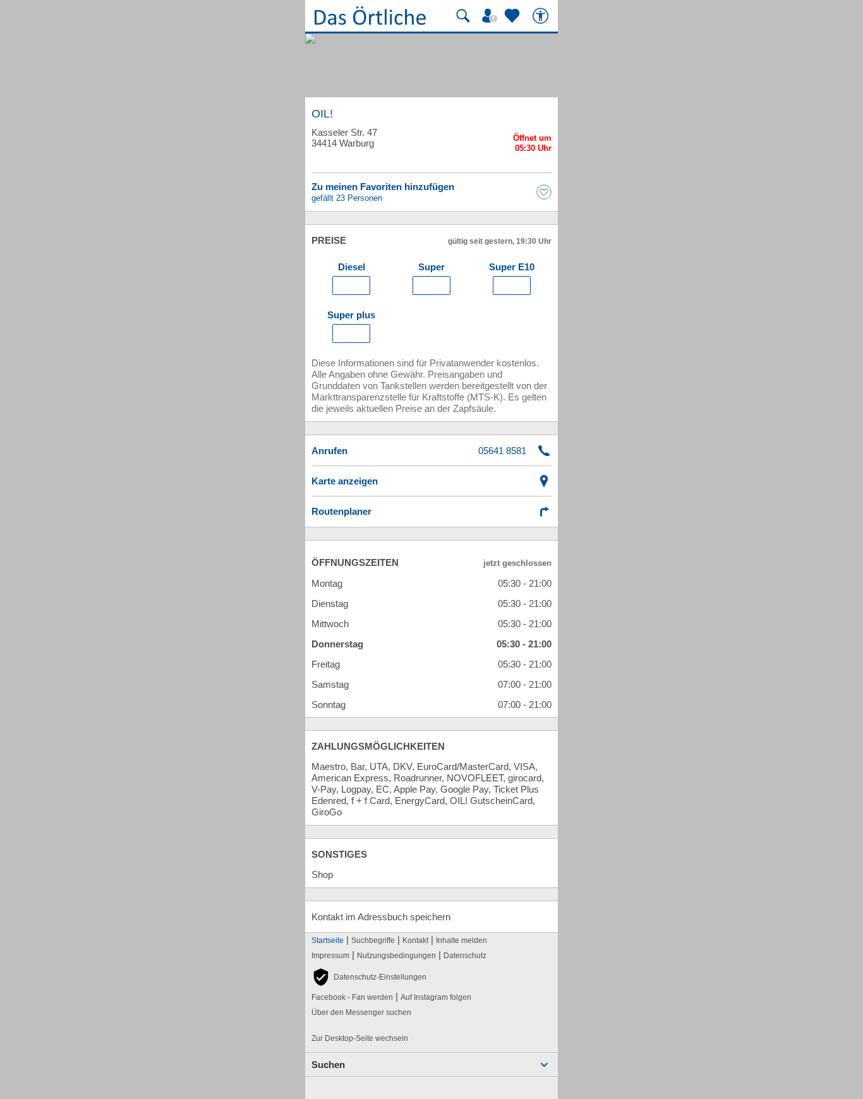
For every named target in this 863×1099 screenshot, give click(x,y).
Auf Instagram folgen (436, 997)
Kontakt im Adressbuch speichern (380, 916)
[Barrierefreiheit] (542, 15)
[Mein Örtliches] (491, 15)
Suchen (328, 1064)
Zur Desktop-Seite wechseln (359, 1038)
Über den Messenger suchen (361, 1012)
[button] (368, 977)
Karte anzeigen (344, 481)
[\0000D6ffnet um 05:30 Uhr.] (532, 145)
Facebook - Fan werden (352, 997)
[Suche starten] (463, 15)
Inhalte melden (461, 940)
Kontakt (415, 940)
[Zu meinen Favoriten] (513, 15)
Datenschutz (465, 955)
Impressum (330, 955)
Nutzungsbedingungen (396, 955)
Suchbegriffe (373, 940)
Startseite (327, 940)
